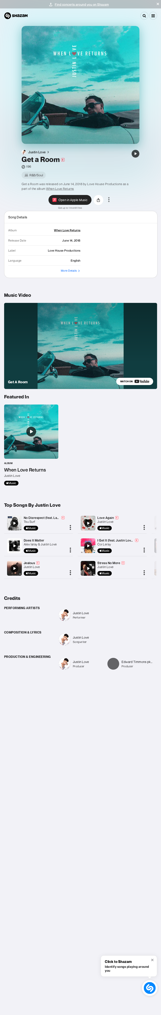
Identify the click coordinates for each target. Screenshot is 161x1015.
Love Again (105, 518)
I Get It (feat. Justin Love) (115, 540)
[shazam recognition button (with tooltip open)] (149, 987)
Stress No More (108, 563)
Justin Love (32, 567)
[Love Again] (88, 523)
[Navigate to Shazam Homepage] (16, 15)
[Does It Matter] (14, 546)
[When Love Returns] (31, 445)
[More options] (109, 200)
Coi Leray (104, 544)
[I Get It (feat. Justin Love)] (88, 546)
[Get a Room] (135, 154)
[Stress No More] (88, 568)
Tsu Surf (29, 522)
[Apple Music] (11, 483)
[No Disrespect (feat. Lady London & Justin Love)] (14, 523)
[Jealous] (14, 568)
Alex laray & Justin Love (40, 544)
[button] (158, 4)
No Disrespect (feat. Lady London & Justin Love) (59, 518)
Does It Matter (34, 540)
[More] (70, 527)
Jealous (29, 563)
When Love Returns (60, 189)
